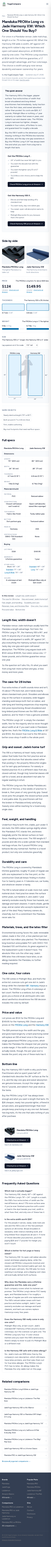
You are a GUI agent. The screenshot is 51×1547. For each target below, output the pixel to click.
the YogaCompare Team (13, 75)
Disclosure (31, 1514)
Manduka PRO (32, 1484)
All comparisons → (9, 1526)
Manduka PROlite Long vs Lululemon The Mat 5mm (25, 1399)
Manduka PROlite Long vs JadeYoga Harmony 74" (25, 1423)
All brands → (7, 1497)
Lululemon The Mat (34, 1494)
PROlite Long (21, 1025)
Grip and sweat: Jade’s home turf (35, 599)
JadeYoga (6, 1487)
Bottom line (20, 610)
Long (33, 570)
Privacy (30, 1517)
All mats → (31, 1497)
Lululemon (6, 1490)
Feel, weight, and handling (12, 603)
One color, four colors (39, 606)
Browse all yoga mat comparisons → (16, 1461)
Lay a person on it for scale (13, 345)
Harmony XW (42, 1025)
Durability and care (31, 603)
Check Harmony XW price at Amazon (25, 224)
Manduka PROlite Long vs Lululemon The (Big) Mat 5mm (25, 1440)
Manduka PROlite (33, 1487)
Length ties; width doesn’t (26, 596)
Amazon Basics (8, 1494)
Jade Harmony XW (35, 267)
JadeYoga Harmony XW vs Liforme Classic (25, 1448)
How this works (24, 80)
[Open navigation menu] (47, 4)
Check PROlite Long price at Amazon (25, 184)
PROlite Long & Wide (32, 730)
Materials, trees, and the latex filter (15, 606)
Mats (3, 16)
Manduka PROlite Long (12, 267)
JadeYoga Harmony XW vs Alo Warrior (25, 1408)
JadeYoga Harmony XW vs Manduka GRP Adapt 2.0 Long (25, 1415)
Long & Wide (9, 573)
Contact (30, 1510)
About (29, 1507)
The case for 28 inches (11, 599)
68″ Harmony (32, 985)
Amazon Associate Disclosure (11, 1540)
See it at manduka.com (13, 1145)
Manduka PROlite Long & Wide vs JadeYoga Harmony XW (25, 1390)
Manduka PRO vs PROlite (11, 1522)
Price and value (8, 610)
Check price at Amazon (16, 1140)
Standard (9, 570)
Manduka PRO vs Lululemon (13, 1507)
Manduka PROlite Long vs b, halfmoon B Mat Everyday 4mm (25, 1431)
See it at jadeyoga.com (14, 1171)
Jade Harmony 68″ (34, 1490)
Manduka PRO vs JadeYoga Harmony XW (25, 1455)
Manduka (5, 1484)
